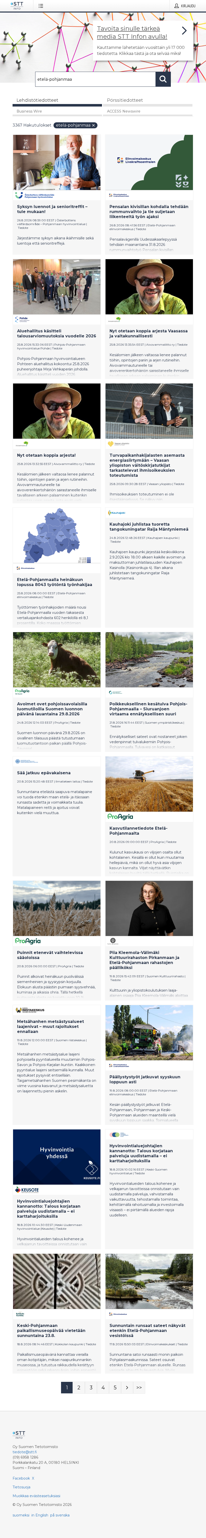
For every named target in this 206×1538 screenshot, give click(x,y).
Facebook (21, 1478)
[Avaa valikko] (42, 6)
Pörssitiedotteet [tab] (125, 100)
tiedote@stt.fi (25, 1452)
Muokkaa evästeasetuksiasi (36, 1496)
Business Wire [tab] (29, 111)
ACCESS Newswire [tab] (123, 111)
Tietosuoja (21, 1487)
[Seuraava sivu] (127, 1388)
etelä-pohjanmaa (73, 125)
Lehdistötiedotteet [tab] (37, 100)
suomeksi (21, 1515)
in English (39, 1515)
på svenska (60, 1515)
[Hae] (163, 79)
